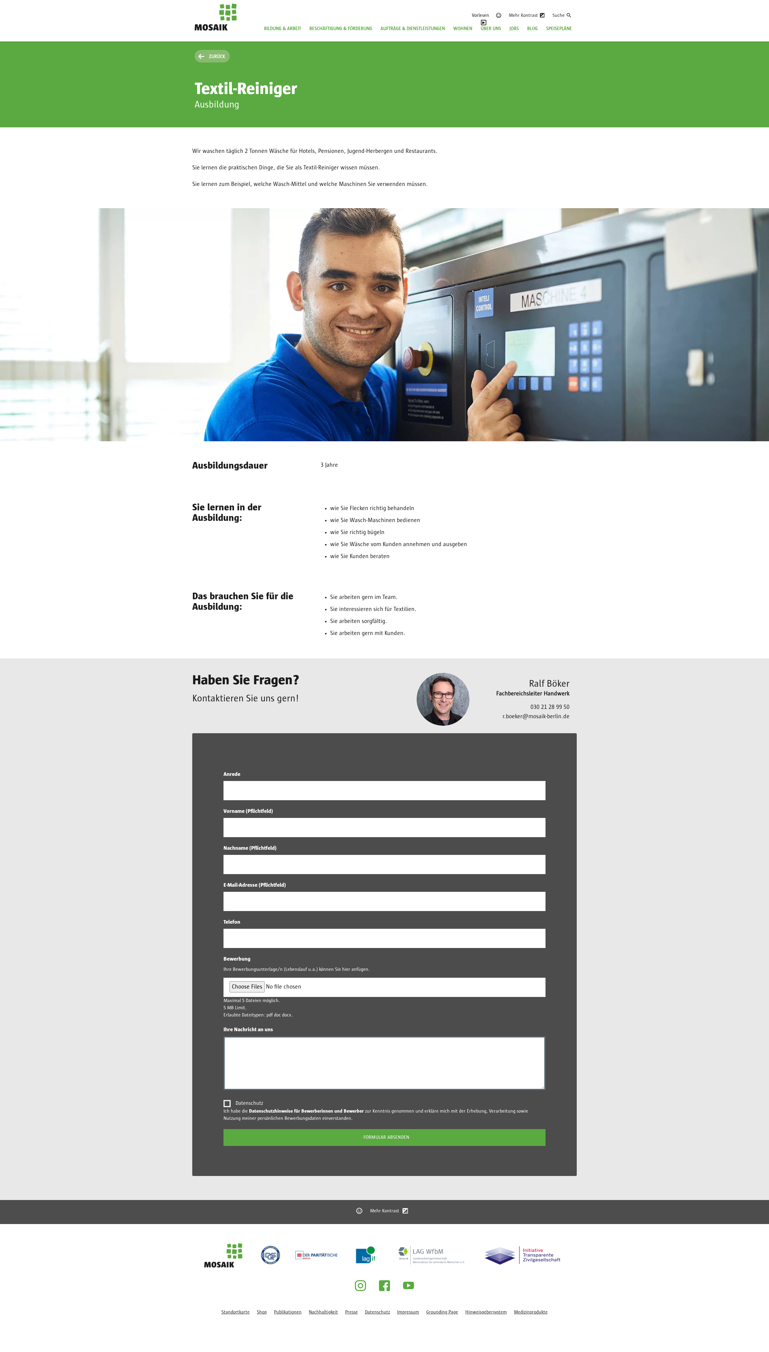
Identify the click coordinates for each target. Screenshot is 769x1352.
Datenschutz (249, 1103)
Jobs (514, 28)
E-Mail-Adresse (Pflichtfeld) (254, 885)
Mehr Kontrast (523, 15)
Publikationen (288, 1312)
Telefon (231, 922)
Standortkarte (235, 1312)
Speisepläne (559, 28)
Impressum (408, 1312)
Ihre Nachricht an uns (248, 1029)
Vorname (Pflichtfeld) (248, 811)
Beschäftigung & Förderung (340, 28)
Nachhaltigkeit (323, 1312)
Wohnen (462, 28)
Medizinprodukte (531, 1312)
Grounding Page (442, 1312)
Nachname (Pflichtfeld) (250, 848)
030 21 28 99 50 (550, 707)
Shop (262, 1312)
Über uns (491, 28)
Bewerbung (237, 959)
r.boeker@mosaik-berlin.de (536, 716)
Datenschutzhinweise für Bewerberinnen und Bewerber (306, 1111)
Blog (532, 28)
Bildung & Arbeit (282, 28)
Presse (351, 1312)
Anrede (231, 774)
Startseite (204, 34)
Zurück (217, 56)
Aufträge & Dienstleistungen (413, 28)
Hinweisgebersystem (486, 1312)
